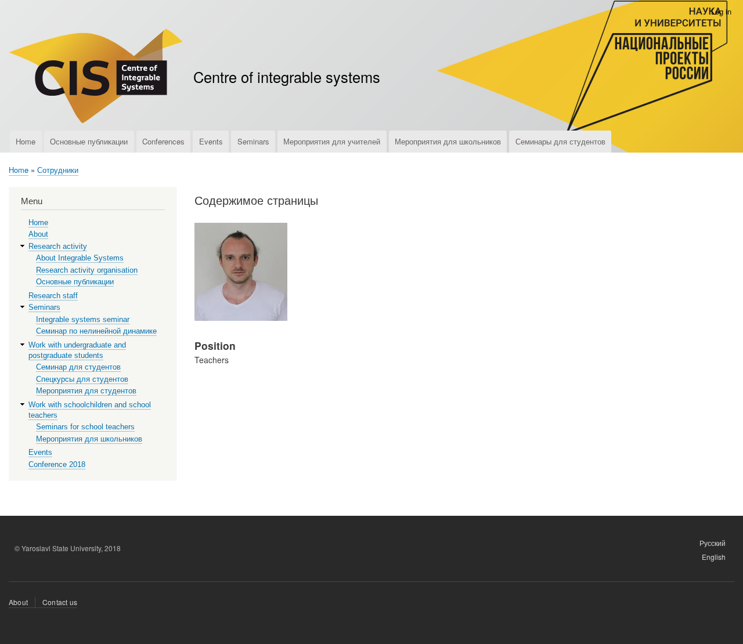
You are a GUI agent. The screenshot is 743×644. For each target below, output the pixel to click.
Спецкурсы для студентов (82, 379)
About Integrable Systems (80, 258)
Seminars (253, 141)
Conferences (163, 141)
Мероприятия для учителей (331, 141)
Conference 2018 (56, 464)
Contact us (59, 602)
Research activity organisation (87, 270)
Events (211, 141)
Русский (712, 543)
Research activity (57, 246)
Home (25, 141)
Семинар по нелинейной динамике (96, 331)
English (714, 557)
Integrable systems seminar (82, 319)
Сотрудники (57, 169)
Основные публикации (89, 141)
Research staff (53, 295)
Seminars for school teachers (85, 426)
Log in (721, 11)
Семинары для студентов (560, 141)
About (38, 234)
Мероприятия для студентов (86, 390)
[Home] (96, 77)
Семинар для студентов (78, 367)
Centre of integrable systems (286, 76)
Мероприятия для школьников (448, 141)
